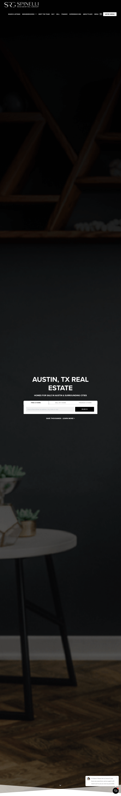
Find (36, 403)
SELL (58, 14)
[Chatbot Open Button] (116, 791)
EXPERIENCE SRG (75, 14)
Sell (60, 403)
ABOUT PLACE (87, 14)
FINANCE (64, 14)
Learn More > (69, 418)
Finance (85, 403)
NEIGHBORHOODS (28, 14)
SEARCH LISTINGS (14, 14)
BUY (53, 14)
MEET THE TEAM (44, 14)
